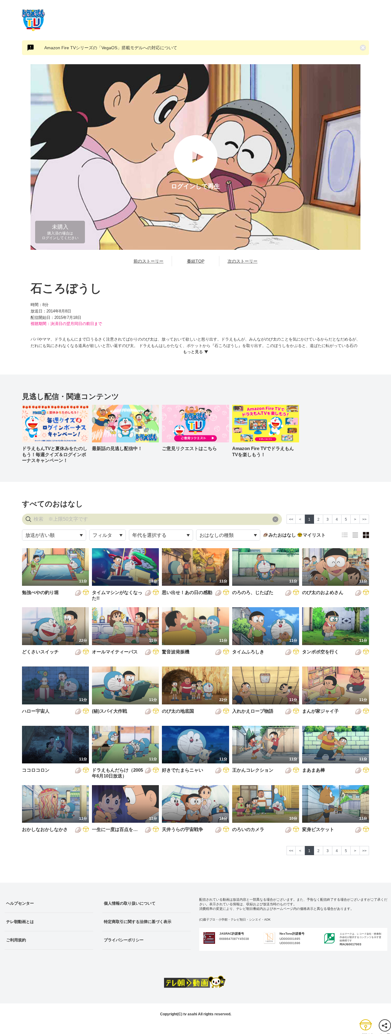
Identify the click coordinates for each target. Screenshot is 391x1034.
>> (364, 519)
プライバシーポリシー (124, 940)
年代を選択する (149, 535)
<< (291, 519)
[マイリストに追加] (86, 592)
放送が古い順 (40, 535)
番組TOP (195, 261)
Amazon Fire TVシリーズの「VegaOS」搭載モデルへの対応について (110, 47)
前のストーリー (148, 261)
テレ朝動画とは (20, 921)
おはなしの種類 (216, 535)
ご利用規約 (16, 940)
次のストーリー (243, 261)
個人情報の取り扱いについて (129, 903)
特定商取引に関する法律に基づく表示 (137, 921)
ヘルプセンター (20, 903)
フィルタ (102, 535)
